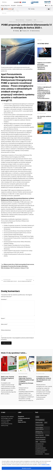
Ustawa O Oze (24, 268)
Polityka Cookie (45, 464)
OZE (11, 268)
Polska (47, 435)
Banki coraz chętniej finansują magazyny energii (7, 378)
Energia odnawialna (21, 266)
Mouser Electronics (40, 437)
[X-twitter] (49, 5)
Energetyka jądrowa (40, 451)
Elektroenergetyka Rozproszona (24, 264)
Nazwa (3, 318)
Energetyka (40, 420)
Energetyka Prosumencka (8, 266)
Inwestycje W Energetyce (41, 449)
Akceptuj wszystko (26, 468)
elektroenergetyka (40, 439)
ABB (37, 441)
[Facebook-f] (47, 5)
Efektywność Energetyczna (39, 432)
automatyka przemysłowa (39, 428)
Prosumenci (16, 268)
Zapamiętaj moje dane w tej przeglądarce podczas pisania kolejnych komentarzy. (17, 338)
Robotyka (47, 453)
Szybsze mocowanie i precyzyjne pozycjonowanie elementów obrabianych (44, 66)
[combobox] (36, 9)
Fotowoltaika (39, 425)
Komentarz (4, 299)
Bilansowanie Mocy (9, 264)
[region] (26, 464)
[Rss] (51, 5)
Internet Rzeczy (39, 445)
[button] (48, 9)
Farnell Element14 (39, 453)
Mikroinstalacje (5, 268)
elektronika (39, 422)
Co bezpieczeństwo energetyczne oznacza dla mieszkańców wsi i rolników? (43, 379)
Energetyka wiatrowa (40, 447)
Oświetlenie (43, 441)
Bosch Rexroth (39, 435)
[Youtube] (45, 5)
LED (46, 422)
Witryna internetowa (6, 330)
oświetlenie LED (39, 443)
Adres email (4, 324)
